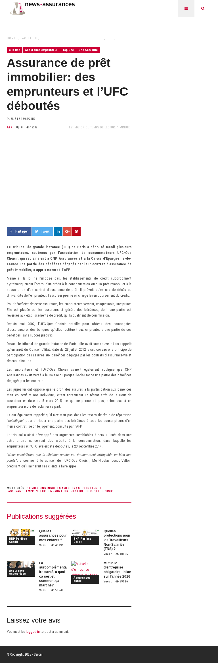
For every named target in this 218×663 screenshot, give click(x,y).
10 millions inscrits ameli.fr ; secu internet (64, 488)
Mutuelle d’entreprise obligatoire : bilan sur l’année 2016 (117, 569)
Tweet (45, 231)
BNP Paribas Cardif (18, 540)
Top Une (68, 50)
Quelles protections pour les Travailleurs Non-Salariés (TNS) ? (117, 540)
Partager (21, 231)
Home (11, 38)
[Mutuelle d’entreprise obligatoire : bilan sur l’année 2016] (85, 572)
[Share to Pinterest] (76, 231)
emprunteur (58, 491)
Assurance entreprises (17, 572)
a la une (14, 50)
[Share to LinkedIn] (58, 231)
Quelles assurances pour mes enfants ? (53, 535)
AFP (9, 127)
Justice (77, 491)
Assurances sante (82, 579)
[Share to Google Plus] (67, 231)
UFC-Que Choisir (100, 491)
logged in (33, 631)
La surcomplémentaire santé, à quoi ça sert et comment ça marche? (53, 574)
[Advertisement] (69, 179)
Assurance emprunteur (41, 50)
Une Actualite (88, 50)
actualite (30, 38)
